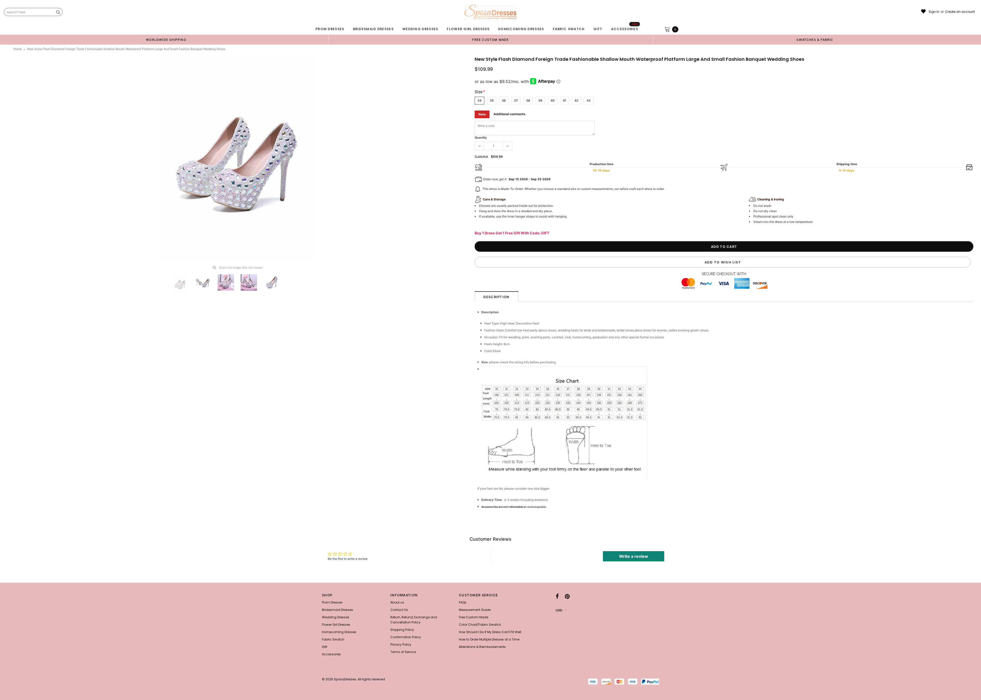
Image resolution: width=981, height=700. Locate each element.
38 (528, 100)
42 (576, 100)
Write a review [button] (633, 556)
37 (516, 100)
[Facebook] (557, 596)
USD (559, 610)
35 (492, 100)
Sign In (934, 12)
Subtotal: (482, 156)
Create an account (960, 12)
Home (17, 49)
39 (540, 100)
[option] (166, 39)
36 (504, 100)
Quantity (481, 137)
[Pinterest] (567, 596)
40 (553, 100)
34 (479, 100)
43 (589, 100)
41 (564, 100)
